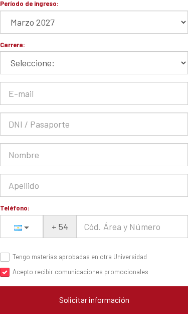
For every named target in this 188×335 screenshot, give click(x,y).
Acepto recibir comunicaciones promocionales (80, 272)
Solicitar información (94, 299)
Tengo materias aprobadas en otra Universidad (80, 257)
